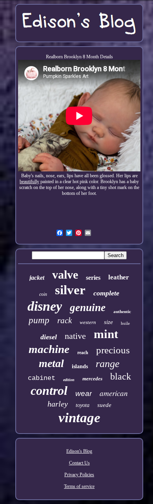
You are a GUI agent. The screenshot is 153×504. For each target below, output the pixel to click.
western (88, 322)
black (120, 376)
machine (49, 349)
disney (44, 306)
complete (106, 293)
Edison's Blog (79, 451)
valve (65, 274)
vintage (79, 417)
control (49, 390)
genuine (88, 307)
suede (104, 405)
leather (118, 277)
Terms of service (79, 486)
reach (82, 352)
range (108, 363)
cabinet (41, 378)
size (108, 322)
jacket (36, 277)
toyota (82, 405)
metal (51, 363)
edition (69, 380)
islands (80, 366)
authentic (122, 311)
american (114, 393)
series (93, 277)
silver (70, 290)
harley (57, 404)
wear (83, 393)
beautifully (29, 181)
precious (113, 350)
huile (125, 323)
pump (39, 320)
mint (106, 334)
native (75, 336)
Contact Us (79, 463)
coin (43, 294)
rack (64, 320)
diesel (48, 337)
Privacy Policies (79, 474)
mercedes (92, 379)
